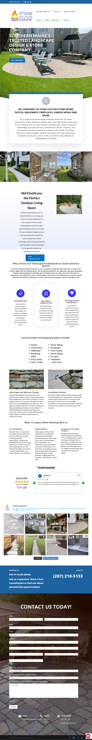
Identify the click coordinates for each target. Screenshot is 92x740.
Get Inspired (17, 60)
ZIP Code (11, 663)
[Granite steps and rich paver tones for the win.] (35, 545)
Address (12, 639)
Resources (55, 20)
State (45, 657)
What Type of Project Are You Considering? (24, 668)
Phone (12, 632)
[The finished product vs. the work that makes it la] (78, 523)
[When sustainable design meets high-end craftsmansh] (56, 523)
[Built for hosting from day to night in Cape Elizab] (35, 523)
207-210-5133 (15, 2)
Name (11, 616)
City (10, 657)
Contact (66, 20)
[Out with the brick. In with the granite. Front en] (78, 545)
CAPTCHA (12, 701)
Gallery (46, 20)
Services (57, 12)
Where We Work (69, 12)
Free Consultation (34, 258)
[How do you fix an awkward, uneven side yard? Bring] (14, 545)
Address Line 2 (13, 651)
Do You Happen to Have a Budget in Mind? (22, 675)
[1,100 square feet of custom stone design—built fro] (14, 523)
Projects (39, 20)
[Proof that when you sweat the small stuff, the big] (56, 545)
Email (11, 624)
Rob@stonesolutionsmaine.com (32, 719)
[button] (83, 483)
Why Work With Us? (43, 12)
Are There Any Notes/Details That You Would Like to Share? (28, 681)
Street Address (13, 645)
